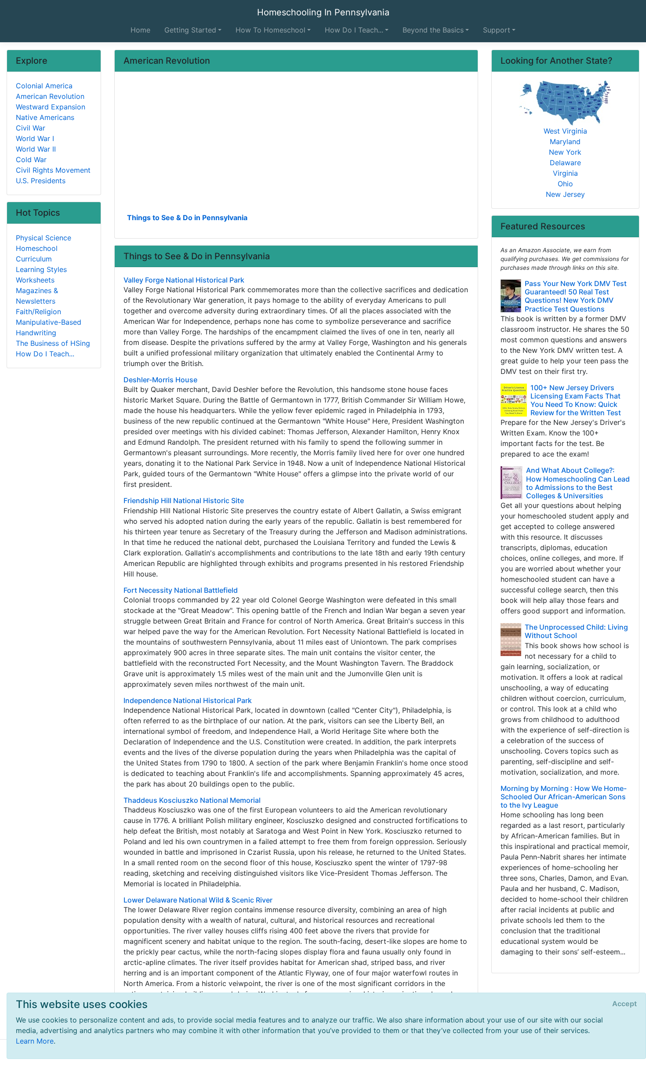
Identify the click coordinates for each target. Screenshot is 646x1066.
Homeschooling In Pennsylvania (323, 12)
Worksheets (35, 280)
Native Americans (45, 117)
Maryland (565, 141)
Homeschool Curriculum (37, 253)
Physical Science (43, 237)
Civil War (30, 127)
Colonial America (44, 85)
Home (140, 29)
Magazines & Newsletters (37, 295)
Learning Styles (41, 269)
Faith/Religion (38, 311)
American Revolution (50, 96)
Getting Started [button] (190, 29)
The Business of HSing (53, 343)
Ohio (565, 183)
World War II (36, 149)
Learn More (35, 1041)
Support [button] (496, 29)
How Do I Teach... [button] (354, 29)
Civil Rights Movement (53, 170)
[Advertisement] (296, 145)
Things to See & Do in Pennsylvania (187, 217)
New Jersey (565, 194)
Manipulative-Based (48, 322)
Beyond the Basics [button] (433, 29)
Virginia (565, 173)
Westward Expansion (50, 106)
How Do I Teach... (45, 353)
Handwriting (36, 332)
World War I (35, 138)
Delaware (565, 162)
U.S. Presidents (40, 180)
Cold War (31, 159)
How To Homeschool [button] (270, 29)
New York (565, 152)
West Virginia (565, 131)
